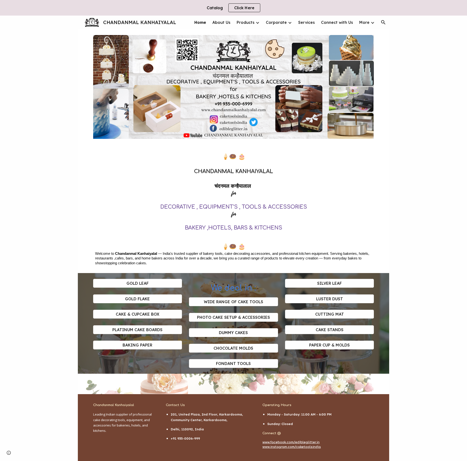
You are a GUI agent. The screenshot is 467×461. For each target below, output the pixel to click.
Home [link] (200, 22)
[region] (233, 8)
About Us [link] (221, 22)
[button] (383, 22)
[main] (233, 209)
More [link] (364, 22)
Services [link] (306, 22)
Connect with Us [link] (337, 22)
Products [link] (245, 22)
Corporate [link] (276, 22)
